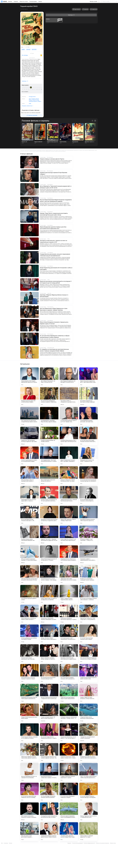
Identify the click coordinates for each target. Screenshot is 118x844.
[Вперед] (95, 121)
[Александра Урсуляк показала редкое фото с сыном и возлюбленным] (29, 495)
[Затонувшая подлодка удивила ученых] (29, 594)
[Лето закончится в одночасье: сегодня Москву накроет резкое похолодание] (29, 416)
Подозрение (75, 141)
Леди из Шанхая (38, 141)
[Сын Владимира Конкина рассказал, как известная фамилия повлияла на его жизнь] (88, 416)
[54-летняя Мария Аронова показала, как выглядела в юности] (88, 495)
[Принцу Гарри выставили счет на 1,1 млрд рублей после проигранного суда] (88, 811)
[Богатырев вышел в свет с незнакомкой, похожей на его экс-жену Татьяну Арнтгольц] (69, 634)
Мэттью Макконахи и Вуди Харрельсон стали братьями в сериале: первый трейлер (53, 309)
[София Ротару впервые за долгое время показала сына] (88, 673)
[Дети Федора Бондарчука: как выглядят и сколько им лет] (69, 376)
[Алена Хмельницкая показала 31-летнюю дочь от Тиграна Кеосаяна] (49, 554)
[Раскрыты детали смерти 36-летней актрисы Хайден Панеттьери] (29, 396)
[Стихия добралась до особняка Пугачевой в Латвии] (29, 634)
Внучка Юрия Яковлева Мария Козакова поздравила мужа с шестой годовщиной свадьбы (56, 200)
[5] (31, 89)
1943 (22, 47)
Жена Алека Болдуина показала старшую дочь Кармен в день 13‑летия (54, 322)
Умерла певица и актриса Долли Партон (52, 159)
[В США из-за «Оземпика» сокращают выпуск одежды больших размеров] (88, 574)
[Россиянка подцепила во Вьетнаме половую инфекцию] (88, 396)
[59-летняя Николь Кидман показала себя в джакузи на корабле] (69, 673)
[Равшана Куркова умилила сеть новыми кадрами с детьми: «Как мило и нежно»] (49, 752)
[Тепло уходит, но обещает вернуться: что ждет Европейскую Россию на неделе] (88, 831)
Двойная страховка (89, 141)
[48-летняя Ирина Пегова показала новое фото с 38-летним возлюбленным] (29, 515)
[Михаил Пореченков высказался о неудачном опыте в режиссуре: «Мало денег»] (49, 693)
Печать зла (24, 141)
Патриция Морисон (33, 101)
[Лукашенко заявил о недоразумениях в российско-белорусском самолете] (88, 554)
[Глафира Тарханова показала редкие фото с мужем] (69, 772)
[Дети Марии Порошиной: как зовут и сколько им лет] (49, 376)
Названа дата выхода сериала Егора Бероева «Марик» (53, 173)
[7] (35, 89)
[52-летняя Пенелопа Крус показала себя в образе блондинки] (88, 634)
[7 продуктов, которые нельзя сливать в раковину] (88, 732)
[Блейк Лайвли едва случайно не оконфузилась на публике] (49, 594)
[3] (26, 89)
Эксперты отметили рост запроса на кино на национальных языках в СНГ (53, 241)
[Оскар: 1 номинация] (41, 55)
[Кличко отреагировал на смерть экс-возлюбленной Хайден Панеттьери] (29, 456)
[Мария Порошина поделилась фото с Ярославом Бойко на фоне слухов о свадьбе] (88, 376)
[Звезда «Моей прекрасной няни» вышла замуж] (29, 713)
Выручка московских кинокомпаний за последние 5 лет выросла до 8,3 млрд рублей (55, 282)
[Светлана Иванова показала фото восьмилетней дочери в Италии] (29, 574)
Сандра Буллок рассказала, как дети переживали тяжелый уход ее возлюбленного (55, 254)
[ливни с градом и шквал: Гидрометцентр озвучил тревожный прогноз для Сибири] (69, 594)
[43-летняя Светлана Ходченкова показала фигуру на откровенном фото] (88, 475)
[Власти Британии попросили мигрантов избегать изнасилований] (49, 475)
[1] (22, 89)
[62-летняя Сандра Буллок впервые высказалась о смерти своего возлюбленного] (49, 732)
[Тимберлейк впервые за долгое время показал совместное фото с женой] (49, 831)
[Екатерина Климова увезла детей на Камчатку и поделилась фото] (49, 515)
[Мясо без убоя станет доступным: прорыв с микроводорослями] (29, 831)
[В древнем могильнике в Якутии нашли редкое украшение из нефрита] (29, 693)
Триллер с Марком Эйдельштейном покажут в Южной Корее (54, 295)
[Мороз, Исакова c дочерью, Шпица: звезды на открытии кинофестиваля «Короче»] (49, 653)
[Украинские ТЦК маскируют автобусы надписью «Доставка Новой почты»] (29, 436)
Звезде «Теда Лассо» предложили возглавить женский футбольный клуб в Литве (54, 214)
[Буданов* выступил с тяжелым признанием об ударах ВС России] (49, 535)
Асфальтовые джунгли (52, 141)
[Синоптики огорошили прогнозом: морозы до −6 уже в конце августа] (69, 614)
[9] (39, 89)
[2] (24, 89)
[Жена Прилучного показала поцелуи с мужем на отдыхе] (29, 673)
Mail (2, 843)
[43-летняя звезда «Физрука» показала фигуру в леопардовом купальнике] (88, 792)
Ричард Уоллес (32, 96)
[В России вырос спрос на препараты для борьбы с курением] (29, 475)
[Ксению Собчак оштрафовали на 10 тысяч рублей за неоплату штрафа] (49, 495)
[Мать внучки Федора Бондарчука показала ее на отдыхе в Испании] (88, 653)
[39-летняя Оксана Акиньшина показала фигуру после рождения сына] (49, 673)
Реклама (10, 843)
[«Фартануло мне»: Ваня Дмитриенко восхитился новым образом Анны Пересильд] (69, 574)
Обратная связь (113, 843)
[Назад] (92, 121)
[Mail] (2, 1)
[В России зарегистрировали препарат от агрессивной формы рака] (29, 554)
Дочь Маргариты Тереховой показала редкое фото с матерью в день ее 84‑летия (56, 186)
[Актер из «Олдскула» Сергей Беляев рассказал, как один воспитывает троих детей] (69, 475)
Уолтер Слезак (35, 100)
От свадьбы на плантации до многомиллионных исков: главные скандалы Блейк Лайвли (54, 350)
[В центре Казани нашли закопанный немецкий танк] (29, 535)
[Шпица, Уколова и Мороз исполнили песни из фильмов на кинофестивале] (49, 634)
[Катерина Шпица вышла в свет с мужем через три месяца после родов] (69, 436)
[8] (37, 89)
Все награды (25, 55)
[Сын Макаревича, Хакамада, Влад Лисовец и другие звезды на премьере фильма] (49, 416)
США (30, 103)
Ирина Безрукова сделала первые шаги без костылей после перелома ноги (53, 227)
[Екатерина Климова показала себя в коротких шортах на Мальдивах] (88, 515)
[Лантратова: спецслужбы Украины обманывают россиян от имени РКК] (49, 614)
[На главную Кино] (5, 1)
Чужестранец (63, 141)
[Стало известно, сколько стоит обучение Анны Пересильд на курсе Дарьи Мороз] (69, 535)
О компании (6, 843)
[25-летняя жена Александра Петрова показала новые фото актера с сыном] (88, 436)
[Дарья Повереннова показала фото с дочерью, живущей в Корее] (69, 456)
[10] (41, 89)
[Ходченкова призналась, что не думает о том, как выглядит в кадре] (69, 732)
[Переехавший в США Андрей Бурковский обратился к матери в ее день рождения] (29, 376)
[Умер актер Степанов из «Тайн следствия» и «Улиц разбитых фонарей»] (88, 614)
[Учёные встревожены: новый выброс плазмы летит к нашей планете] (69, 752)
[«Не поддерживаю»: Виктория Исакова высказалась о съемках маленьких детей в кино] (49, 456)
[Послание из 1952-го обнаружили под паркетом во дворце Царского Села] (69, 396)
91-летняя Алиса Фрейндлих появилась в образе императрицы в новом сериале (54, 336)
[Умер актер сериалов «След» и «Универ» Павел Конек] (69, 515)
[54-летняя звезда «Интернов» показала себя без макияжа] (49, 792)
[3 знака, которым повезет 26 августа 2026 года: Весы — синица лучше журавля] (49, 713)
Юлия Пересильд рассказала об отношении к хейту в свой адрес (56, 268)
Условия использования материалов (102, 843)
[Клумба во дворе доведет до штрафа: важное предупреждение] (49, 436)
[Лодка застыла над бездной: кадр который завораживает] (69, 693)
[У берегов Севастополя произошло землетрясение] (88, 713)
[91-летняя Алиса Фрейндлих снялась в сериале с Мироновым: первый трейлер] (49, 396)
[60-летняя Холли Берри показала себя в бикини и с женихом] (88, 594)
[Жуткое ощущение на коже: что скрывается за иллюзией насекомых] (29, 772)
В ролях (23, 98)
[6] (33, 89)
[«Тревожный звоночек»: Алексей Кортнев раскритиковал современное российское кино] (69, 495)
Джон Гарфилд (32, 98)
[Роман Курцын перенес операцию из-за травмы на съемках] (29, 732)
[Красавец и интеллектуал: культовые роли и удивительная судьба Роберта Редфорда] (69, 653)
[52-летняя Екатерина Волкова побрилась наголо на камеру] (29, 792)
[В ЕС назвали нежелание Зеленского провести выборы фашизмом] (29, 811)
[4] (29, 89)
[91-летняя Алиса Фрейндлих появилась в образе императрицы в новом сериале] (69, 792)
